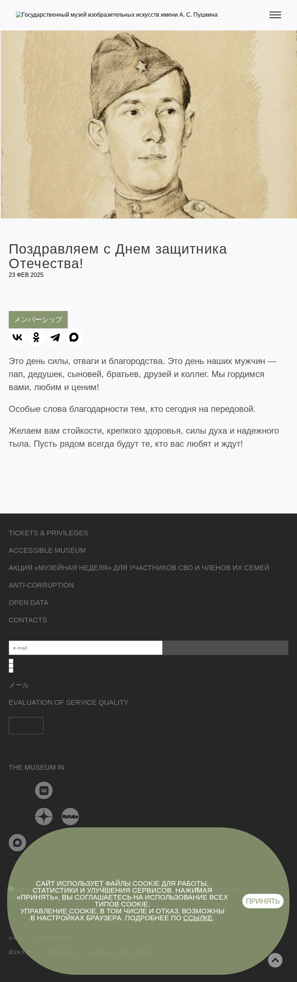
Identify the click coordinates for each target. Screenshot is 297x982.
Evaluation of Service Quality (69, 702)
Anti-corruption (41, 585)
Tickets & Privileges (48, 533)
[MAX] (74, 337)
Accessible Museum (47, 550)
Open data (29, 602)
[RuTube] (70, 816)
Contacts (28, 620)
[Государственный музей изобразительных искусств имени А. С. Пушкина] (117, 15)
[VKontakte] (44, 790)
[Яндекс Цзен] (44, 816)
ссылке (198, 918)
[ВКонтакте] (17, 337)
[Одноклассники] (36, 337)
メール (19, 685)
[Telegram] (55, 337)
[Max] (17, 842)
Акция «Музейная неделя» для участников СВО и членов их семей (139, 568)
